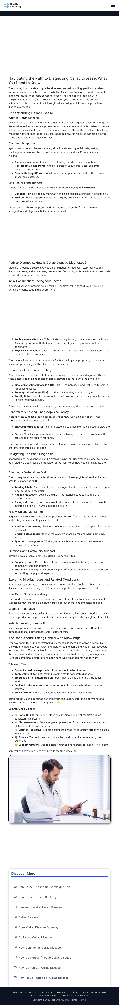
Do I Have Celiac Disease (35, 937)
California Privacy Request (44, 995)
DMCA (85, 992)
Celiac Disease (28, 917)
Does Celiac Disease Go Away (38, 927)
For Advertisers (98, 992)
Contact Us (30, 992)
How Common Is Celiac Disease (40, 947)
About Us (17, 992)
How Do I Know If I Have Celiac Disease (45, 957)
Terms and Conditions (68, 992)
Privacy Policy (47, 992)
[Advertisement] (59, 54)
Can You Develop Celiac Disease (40, 907)
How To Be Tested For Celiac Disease (44, 977)
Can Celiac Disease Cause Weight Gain (44, 887)
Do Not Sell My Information (74, 995)
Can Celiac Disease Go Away (38, 897)
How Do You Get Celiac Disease (40, 967)
